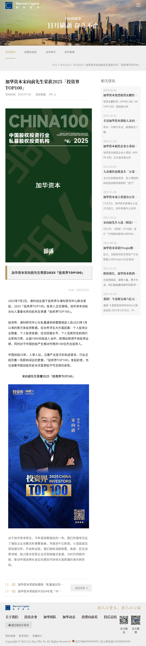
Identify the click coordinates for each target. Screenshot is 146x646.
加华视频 (69, 52)
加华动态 (65, 64)
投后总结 (110, 616)
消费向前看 (30, 52)
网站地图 (10, 635)
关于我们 (11, 616)
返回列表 (80, 588)
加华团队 (49, 616)
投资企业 (30, 616)
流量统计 (37, 635)
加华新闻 (10, 52)
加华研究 (51, 52)
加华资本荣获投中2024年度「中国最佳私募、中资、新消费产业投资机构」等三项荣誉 (34, 591)
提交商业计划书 (20, 625)
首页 (54, 64)
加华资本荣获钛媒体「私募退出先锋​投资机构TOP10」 (34, 584)
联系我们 (24, 635)
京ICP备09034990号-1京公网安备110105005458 (102, 641)
